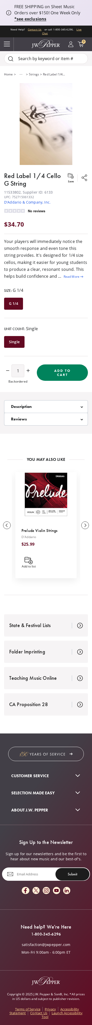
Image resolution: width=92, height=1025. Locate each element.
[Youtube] (56, 891)
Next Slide (85, 525)
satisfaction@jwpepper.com (46, 945)
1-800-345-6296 (46, 934)
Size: (13, 290)
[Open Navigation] (7, 44)
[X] (36, 891)
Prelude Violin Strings (39, 530)
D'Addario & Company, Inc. (27, 202)
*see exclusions (30, 19)
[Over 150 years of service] (46, 754)
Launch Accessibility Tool (62, 1015)
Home (8, 74)
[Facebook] (25, 891)
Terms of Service (28, 1009)
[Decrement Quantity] (7, 370)
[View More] (21, 74)
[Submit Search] (10, 58)
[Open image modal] (46, 124)
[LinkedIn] (66, 891)
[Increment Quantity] (28, 370)
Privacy (50, 1009)
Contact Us (35, 29)
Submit (72, 874)
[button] (46, 124)
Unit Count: (21, 328)
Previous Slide (7, 525)
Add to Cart (62, 372)
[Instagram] (46, 891)
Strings (34, 74)
